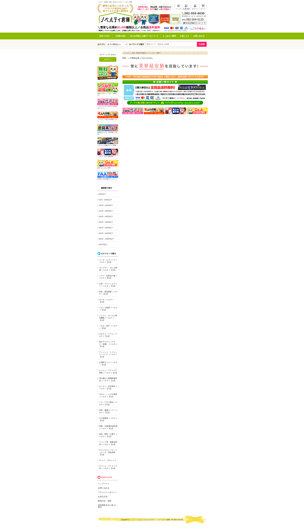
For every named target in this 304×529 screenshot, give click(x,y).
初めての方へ (105, 36)
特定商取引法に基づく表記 (107, 506)
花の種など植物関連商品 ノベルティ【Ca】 (108, 379)
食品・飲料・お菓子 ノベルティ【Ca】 (108, 435)
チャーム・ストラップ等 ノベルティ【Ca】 (108, 467)
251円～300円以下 (106, 222)
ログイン (108, 59)
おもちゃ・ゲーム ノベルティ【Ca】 (108, 335)
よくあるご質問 (169, 36)
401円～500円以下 (106, 233)
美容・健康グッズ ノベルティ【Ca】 (108, 411)
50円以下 (102, 194)
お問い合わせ (199, 36)
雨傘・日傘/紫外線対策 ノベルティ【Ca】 (108, 427)
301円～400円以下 (106, 228)
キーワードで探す (136, 44)
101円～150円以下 (106, 205)
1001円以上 (103, 244)
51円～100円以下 (105, 200)
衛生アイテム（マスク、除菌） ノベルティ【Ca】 (108, 344)
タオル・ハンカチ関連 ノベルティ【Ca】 (108, 395)
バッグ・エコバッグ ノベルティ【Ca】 (108, 261)
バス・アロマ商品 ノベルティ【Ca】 (108, 403)
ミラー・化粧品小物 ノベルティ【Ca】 (108, 277)
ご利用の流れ (120, 36)
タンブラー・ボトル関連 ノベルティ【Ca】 (108, 269)
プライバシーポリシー (107, 492)
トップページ (103, 484)
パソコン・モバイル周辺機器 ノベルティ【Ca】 (108, 318)
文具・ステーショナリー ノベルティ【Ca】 (108, 285)
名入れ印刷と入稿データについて (144, 36)
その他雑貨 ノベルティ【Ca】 (108, 419)
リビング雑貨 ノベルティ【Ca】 (108, 309)
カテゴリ (101, 44)
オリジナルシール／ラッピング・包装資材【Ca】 (108, 452)
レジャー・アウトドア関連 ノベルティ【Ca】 (108, 371)
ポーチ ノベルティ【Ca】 (106, 301)
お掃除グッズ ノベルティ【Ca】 (108, 363)
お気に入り (184, 36)
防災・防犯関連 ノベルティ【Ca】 (108, 293)
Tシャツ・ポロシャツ (107, 460)
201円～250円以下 (106, 216)
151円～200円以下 (106, 211)
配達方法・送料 (104, 501)
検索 (203, 44)
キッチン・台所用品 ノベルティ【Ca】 (108, 387)
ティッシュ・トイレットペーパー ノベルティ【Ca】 (108, 354)
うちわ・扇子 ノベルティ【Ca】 (108, 327)
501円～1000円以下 (106, 239)
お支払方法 (102, 497)
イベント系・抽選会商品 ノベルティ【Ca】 (108, 443)
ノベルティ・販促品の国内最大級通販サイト (144, 520)
